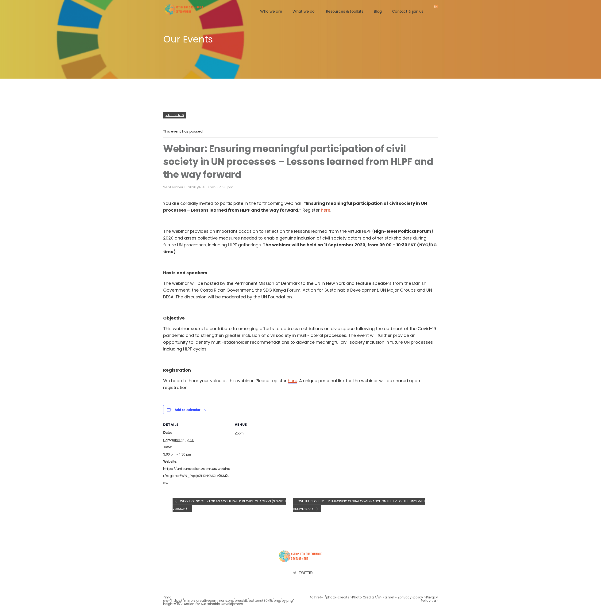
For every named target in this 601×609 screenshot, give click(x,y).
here (325, 210)
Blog (378, 11)
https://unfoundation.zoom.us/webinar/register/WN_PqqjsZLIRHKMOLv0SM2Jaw (196, 475)
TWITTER (306, 572)
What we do (304, 11)
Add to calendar (187, 409)
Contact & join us (407, 11)
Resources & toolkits (344, 11)
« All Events (175, 115)
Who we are (271, 11)
